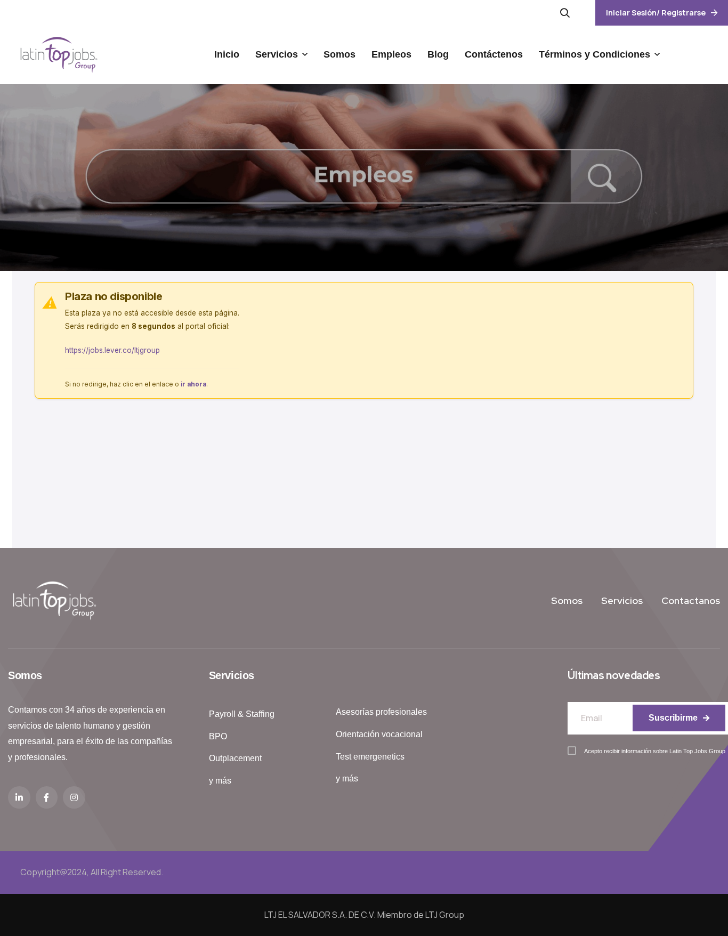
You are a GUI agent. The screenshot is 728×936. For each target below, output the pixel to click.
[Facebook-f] (47, 797)
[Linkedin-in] (19, 797)
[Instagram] (74, 797)
